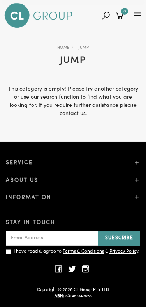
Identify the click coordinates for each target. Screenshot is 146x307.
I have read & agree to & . (76, 251)
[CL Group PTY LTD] (40, 15)
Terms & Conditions (83, 251)
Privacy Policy (123, 251)
